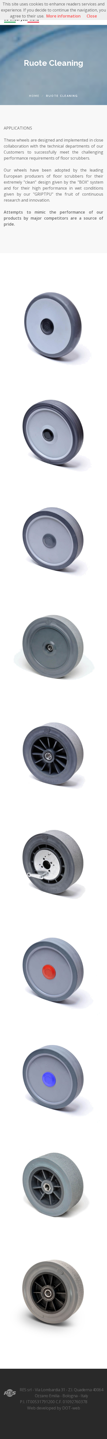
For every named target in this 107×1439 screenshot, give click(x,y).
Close (92, 16)
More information (63, 16)
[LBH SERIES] (53, 431)
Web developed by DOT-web (53, 1408)
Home (34, 96)
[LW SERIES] (53, 538)
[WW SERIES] (53, 753)
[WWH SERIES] (53, 861)
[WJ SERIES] (53, 1184)
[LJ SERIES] (53, 969)
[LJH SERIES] (53, 1076)
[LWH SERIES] (53, 646)
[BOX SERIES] (53, 323)
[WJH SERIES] (53, 1291)
